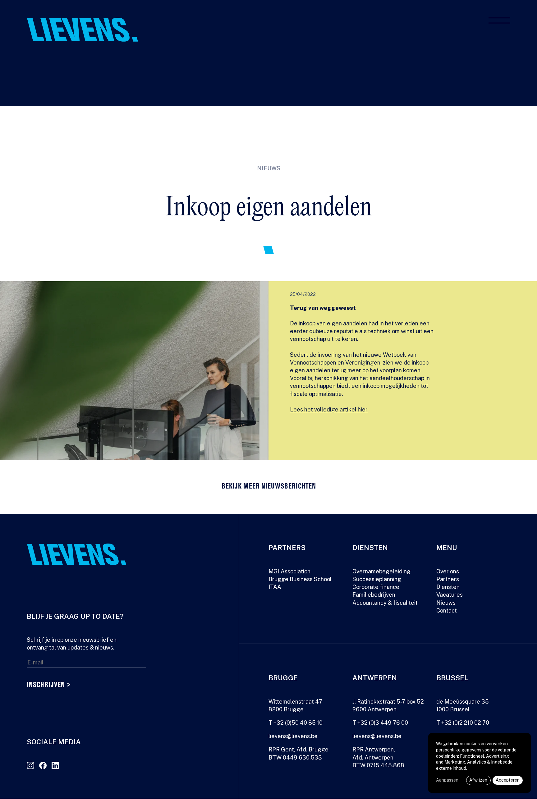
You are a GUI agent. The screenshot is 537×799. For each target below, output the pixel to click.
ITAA (274, 587)
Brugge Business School (300, 579)
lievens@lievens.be (293, 736)
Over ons (447, 571)
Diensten (448, 587)
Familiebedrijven (373, 594)
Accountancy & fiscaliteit (385, 602)
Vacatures (449, 594)
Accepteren (508, 780)
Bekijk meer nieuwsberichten (269, 486)
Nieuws (446, 602)
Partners (447, 579)
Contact (446, 610)
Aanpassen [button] (447, 780)
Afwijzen (478, 780)
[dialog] (479, 763)
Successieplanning (376, 579)
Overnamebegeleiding (381, 571)
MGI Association (289, 571)
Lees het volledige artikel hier (329, 409)
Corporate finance (375, 587)
